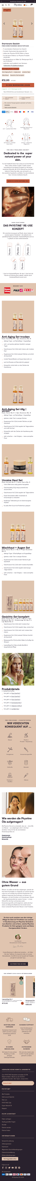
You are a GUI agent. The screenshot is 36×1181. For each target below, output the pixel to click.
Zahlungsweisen (6, 1144)
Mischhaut (5, 75)
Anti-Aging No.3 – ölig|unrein (11, 72)
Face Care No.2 (16, 693)
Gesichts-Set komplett (17, 75)
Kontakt (4, 1124)
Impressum (5, 1146)
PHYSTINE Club (6, 1102)
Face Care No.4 (16, 699)
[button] (26, 5)
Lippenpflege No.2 (7, 999)
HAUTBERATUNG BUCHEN (18, 964)
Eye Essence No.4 (16, 702)
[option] (18, 1)
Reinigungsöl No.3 (31, 1000)
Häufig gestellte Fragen (8, 1122)
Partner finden (6, 1130)
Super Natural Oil (7, 1105)
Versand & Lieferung (8, 1141)
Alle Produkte (6, 1094)
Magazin (4, 1108)
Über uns (4, 1100)
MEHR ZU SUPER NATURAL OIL (18, 181)
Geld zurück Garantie (8, 1097)
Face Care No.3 (15, 696)
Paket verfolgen (6, 1119)
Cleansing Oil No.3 (17, 706)
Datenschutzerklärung (8, 1152)
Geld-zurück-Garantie (10, 107)
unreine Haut (26, 72)
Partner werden (6, 1127)
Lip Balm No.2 (15, 709)
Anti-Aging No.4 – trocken (10, 69)
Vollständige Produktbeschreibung (14, 65)
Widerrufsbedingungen (8, 1155)
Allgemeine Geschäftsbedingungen (12, 1149)
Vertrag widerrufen (10, 1159)
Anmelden (7, 105)
